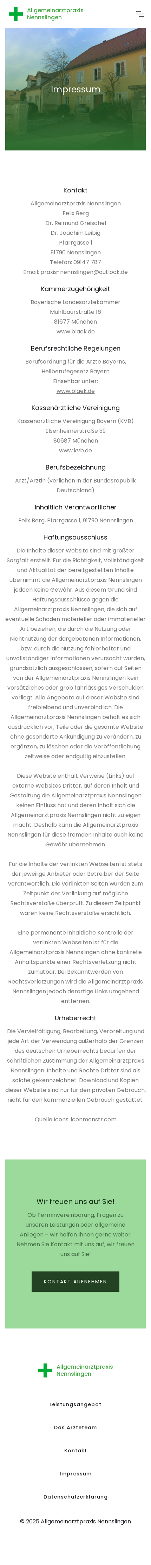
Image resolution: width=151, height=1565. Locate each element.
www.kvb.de (75, 450)
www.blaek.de (76, 331)
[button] (140, 14)
